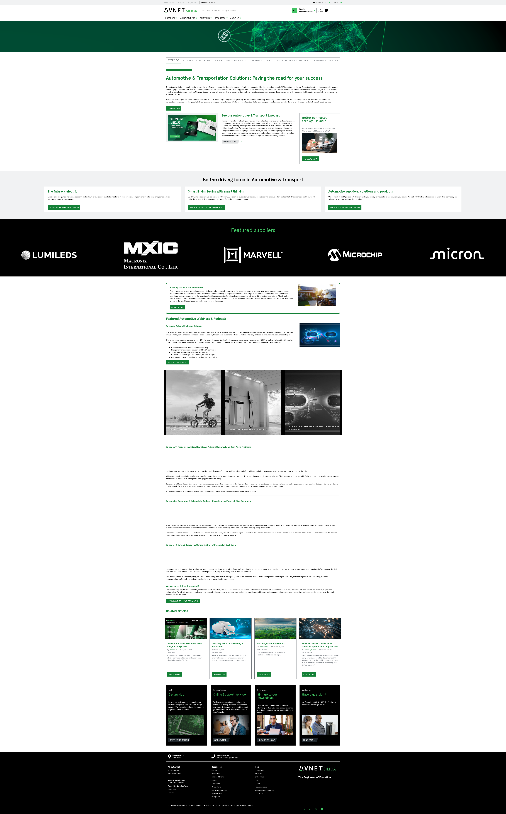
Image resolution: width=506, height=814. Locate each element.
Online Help (259, 770)
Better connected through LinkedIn (314, 119)
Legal (233, 805)
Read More (174, 674)
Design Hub (176, 694)
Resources (220, 18)
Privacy (218, 805)
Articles (214, 770)
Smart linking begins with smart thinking (216, 191)
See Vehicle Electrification (64, 207)
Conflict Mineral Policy (219, 790)
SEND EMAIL (309, 739)
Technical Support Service (264, 790)
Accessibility (241, 805)
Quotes (257, 784)
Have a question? (314, 694)
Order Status (259, 777)
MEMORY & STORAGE (262, 60)
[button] (321, 3)
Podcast (214, 780)
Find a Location (178, 755)
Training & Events (217, 777)
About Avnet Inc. (173, 770)
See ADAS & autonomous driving (206, 207)
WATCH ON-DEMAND (177, 362)
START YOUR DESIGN (179, 739)
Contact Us (259, 793)
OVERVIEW (173, 60)
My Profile (258, 774)
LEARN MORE (177, 307)
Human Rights (209, 805)
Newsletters (215, 774)
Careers (171, 793)
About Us (234, 18)
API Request (215, 784)
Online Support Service (229, 694)
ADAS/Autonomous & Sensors (231, 60)
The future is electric (62, 191)
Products (170, 18)
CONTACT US (174, 108)
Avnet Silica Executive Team (178, 786)
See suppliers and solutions (345, 207)
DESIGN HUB (209, 3)
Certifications (216, 787)
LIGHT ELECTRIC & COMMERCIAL (293, 60)
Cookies (226, 805)
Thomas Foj (173, 650)
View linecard (230, 141)
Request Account (261, 787)
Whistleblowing (216, 793)
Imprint (250, 805)
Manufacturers (187, 18)
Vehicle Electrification (196, 60)
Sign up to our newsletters (267, 696)
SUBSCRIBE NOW (267, 739)
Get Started (220, 739)
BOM (257, 780)
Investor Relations (174, 774)
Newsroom (172, 789)
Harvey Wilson (264, 647)
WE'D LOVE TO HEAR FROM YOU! (183, 601)
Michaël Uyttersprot (310, 650)
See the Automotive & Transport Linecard (251, 115)
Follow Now (310, 158)
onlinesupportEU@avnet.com (227, 758)
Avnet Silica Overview (176, 783)
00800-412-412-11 (223, 755)
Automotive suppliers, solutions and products (360, 191)
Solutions (205, 18)
